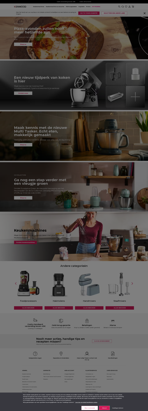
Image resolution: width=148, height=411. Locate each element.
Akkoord (104, 408)
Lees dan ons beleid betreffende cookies (86, 402)
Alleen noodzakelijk (89, 408)
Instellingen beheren (117, 408)
